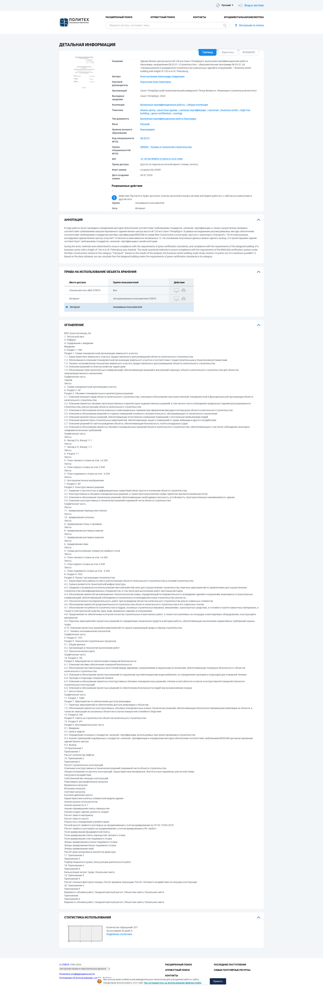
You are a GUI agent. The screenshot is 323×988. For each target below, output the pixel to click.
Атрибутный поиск (162, 17)
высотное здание (167, 110)
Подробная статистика (119, 934)
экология (213, 110)
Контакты (199, 17)
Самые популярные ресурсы (232, 970)
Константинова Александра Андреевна (162, 76)
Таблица (207, 52)
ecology (178, 113)
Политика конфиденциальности (77, 974)
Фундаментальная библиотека (244, 17)
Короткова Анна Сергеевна (155, 81)
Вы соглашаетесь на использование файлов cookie (172, 982)
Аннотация (73, 219)
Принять (218, 981)
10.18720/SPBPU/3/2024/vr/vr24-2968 (161, 159)
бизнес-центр (147, 110)
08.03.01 (145, 138)
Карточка (228, 52)
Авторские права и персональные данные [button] (83, 968)
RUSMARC (249, 52)
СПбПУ (65, 964)
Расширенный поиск (119, 17)
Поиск (224, 25)
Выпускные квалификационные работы (162, 104)
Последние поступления (230, 964)
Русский (144, 124)
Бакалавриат (147, 129)
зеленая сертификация (193, 110)
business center (229, 110)
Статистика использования (87, 917)
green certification (161, 113)
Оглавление (74, 325)
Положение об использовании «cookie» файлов (85, 978)
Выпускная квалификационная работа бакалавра (168, 118)
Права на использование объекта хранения (100, 271)
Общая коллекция (198, 104)
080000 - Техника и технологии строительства (166, 147)
